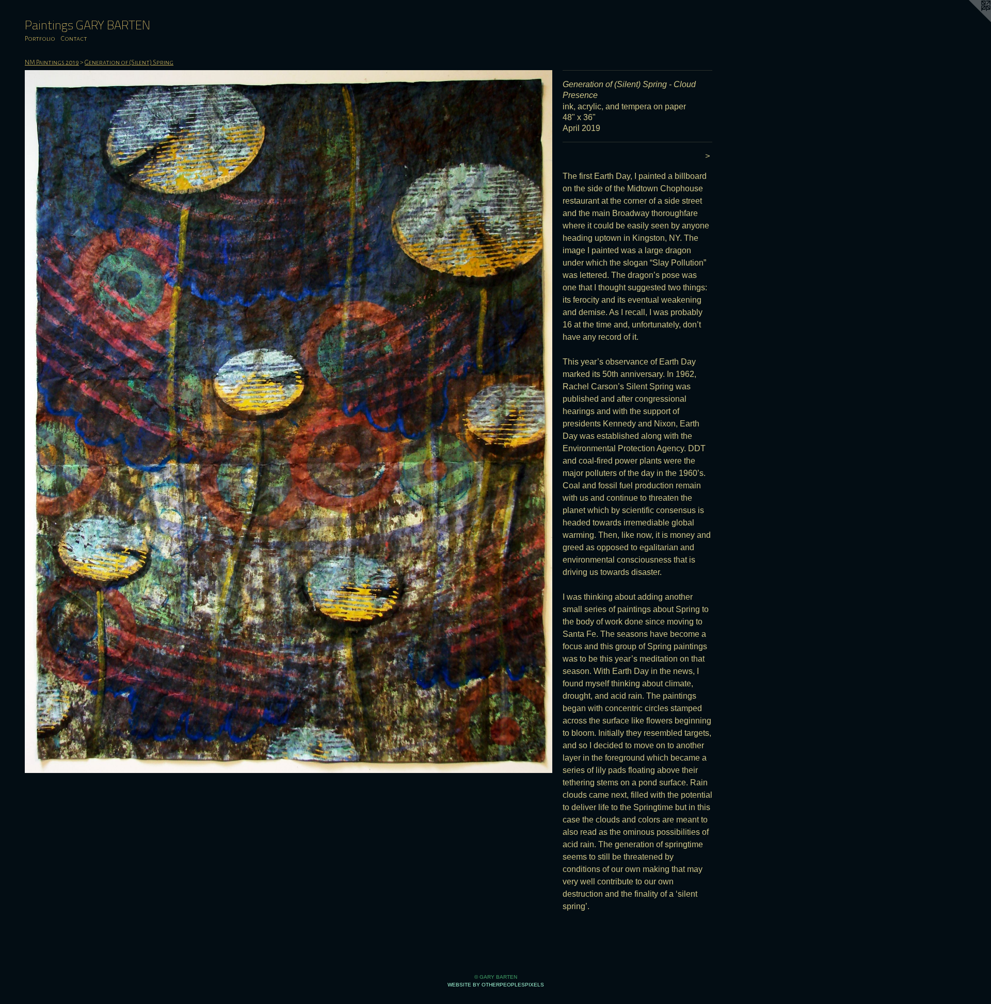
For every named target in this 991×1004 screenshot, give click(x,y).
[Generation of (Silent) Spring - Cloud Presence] (288, 421)
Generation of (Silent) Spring (129, 62)
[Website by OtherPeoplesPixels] (970, 20)
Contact (74, 38)
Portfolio (40, 38)
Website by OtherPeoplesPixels (495, 984)
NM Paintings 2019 (52, 62)
